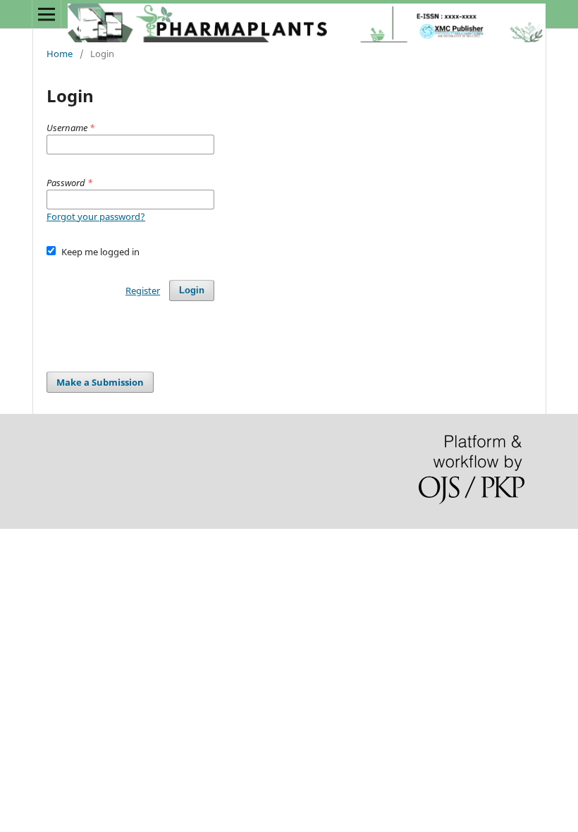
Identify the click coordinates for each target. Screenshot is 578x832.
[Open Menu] (46, 14)
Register (142, 290)
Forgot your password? (96, 216)
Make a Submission (100, 382)
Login (191, 290)
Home (60, 53)
